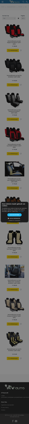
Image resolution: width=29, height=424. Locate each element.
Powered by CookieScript (14, 220)
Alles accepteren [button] (14, 214)
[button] (14, 218)
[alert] (14, 212)
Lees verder (21, 211)
